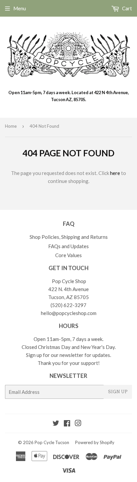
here (115, 173)
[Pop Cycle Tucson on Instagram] (78, 424)
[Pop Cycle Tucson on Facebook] (67, 424)
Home (11, 126)
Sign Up (118, 391)
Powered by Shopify (94, 442)
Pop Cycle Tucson (52, 442)
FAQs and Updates (68, 246)
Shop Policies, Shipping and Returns (69, 237)
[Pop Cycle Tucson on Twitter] (56, 424)
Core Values (68, 255)
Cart (126, 8)
